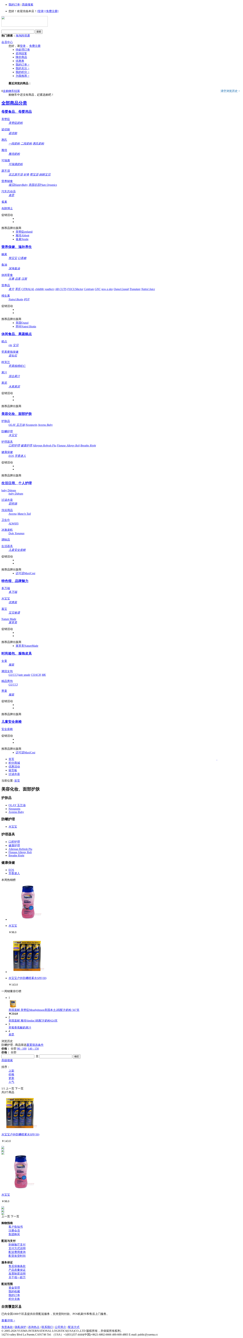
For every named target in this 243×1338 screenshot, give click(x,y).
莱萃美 (13, 622)
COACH (36, 674)
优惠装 (13, 602)
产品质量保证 (17, 1269)
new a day (107, 289)
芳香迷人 (20, 455)
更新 (11, 1078)
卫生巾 (5, 519)
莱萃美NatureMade (27, 645)
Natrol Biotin (16, 299)
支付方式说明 (17, 1248)
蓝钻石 (13, 355)
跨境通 (25, 35)
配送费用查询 (17, 1252)
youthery (49, 289)
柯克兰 (5, 362)
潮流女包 (7, 671)
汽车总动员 (8, 191)
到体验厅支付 (17, 1244)
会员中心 (7, 42)
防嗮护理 (7, 431)
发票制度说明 (17, 1273)
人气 (11, 1081)
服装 (11, 664)
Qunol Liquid (121, 289)
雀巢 (4, 201)
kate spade (24, 674)
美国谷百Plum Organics (42, 184)
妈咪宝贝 (45, 174)
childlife (39, 289)
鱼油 (4, 264)
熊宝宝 (13, 258)
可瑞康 (5, 160)
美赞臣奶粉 (16, 122)
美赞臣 (5, 119)
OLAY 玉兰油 (17, 424)
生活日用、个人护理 (16, 483)
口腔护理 (14, 445)
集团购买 (14, 1234)
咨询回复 (21, 53)
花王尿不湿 (16, 174)
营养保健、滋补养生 (16, 247)
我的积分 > (22, 72)
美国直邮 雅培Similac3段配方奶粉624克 (33, 1020)
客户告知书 (16, 1226)
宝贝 (16, 345)
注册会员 (14, 1230)
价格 (11, 1074)
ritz (10, 345)
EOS (11, 455)
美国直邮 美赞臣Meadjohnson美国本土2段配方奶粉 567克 (44, 1009)
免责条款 (7, 1327)
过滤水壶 (7, 499)
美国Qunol (22, 322)
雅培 (4, 150)
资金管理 (14, 1287)
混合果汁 (14, 376)
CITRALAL (27, 289)
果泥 (4, 382)
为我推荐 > (22, 75)
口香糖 (22, 258)
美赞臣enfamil (24, 231)
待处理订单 (23, 49)
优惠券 (20, 60)
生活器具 (7, 546)
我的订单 (14, 4)
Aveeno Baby (45, 424)
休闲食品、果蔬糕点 (16, 334)
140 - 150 (33, 1048)
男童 (4, 690)
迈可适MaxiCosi (25, 573)
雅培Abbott (22, 235)
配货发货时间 (17, 1255)
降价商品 (21, 57)
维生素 (5, 295)
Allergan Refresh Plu (44, 445)
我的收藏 (14, 1291)
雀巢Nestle (22, 239)
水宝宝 (13, 435)
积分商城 (14, 762)
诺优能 (5, 129)
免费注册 (35, 45)
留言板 (13, 770)
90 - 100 (22, 1048)
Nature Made (8, 619)
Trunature (135, 289)
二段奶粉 (26, 143)
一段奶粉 (14, 143)
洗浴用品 (7, 510)
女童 (4, 660)
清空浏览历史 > (230, 90)
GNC (98, 289)
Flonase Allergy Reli (68, 445)
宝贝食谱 (14, 612)
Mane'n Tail (24, 513)
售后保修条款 (17, 1266)
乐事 (11, 278)
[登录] (40, 11)
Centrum (89, 289)
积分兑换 (14, 1298)
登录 (23, 45)
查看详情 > (8, 1320)
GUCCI (13, 674)
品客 (18, 278)
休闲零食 (7, 275)
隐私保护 (20, 1327)
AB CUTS (61, 289)
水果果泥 (14, 386)
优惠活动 (14, 766)
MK (44, 674)
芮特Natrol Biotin (26, 326)
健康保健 (7, 452)
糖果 (4, 254)
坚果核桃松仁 (17, 365)
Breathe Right (88, 445)
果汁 (4, 372)
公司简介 (60, 1327)
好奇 (26, 174)
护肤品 (5, 421)
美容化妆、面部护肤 (16, 414)
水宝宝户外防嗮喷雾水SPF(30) (27, 978)
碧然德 (13, 503)
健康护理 (26, 445)
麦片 (11, 289)
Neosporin (31, 424)
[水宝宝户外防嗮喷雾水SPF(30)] (26, 971)
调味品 (5, 539)
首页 (11, 759)
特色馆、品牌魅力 (14, 581)
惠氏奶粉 (38, 143)
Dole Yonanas (16, 533)
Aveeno (13, 513)
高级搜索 (27, 4)
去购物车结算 (11, 90)
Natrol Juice (148, 289)
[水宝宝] (26, 919)
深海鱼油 (14, 268)
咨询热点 (33, 1327)
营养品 (5, 285)
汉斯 (24, 278)
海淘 (18, 35)
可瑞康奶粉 (16, 164)
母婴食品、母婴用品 (16, 111)
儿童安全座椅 (17, 549)
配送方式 (74, 1327)
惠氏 (4, 139)
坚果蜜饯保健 (10, 351)
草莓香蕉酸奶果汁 (20, 1027)
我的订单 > (22, 64)
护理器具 (7, 441)
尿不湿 (5, 170)
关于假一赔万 (17, 1277)
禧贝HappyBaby (18, 184)
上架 (11, 1070)
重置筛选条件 (35, 1044)
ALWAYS (14, 523)
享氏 (18, 289)
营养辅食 (7, 181)
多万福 (5, 588)
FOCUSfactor (75, 289)
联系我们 (47, 1327)
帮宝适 (34, 174)
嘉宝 (4, 608)
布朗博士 (7, 208)
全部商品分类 (14, 103)
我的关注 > (22, 68)
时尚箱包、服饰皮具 (16, 653)
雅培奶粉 (14, 153)
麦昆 (11, 195)
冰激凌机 (7, 529)
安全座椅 (7, 729)
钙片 (27, 299)
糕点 (4, 341)
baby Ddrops (8, 490)
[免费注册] (51, 11)
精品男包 (7, 681)
